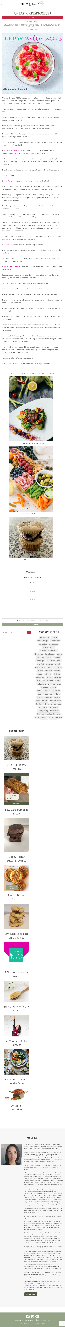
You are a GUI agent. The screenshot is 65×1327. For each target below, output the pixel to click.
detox (39, 681)
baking (59, 654)
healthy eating (43, 711)
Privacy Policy (40, 1323)
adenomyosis (44, 637)
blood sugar (23, 24)
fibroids (44, 701)
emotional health (54, 684)
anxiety (45, 647)
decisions (57, 674)
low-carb (30, 26)
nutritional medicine (52, 26)
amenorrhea (55, 641)
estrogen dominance (44, 697)
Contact (31, 1294)
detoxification (48, 681)
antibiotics (43, 644)
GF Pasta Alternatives (32, 13)
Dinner (31, 24)
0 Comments (33, 30)
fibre (38, 701)
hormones (8, 26)
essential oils (55, 694)
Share (32, 17)
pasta (32, 27)
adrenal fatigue (12, 24)
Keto (24, 26)
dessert (49, 677)
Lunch (37, 26)
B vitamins (39, 654)
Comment (33, 600)
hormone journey (55, 717)
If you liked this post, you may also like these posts (32, 374)
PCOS (36, 27)
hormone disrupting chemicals (48, 714)
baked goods (50, 654)
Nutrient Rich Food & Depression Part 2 (32, 443)
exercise (57, 697)
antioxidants (53, 644)
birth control (47, 657)
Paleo (28, 27)
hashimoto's (53, 707)
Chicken (40, 671)
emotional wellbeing (48, 687)
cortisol (39, 674)
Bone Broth (51, 661)
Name (32, 583)
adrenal (54, 637)
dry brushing (41, 684)
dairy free (47, 674)
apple (52, 647)
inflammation (17, 26)
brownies (49, 664)
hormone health (54, 24)
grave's (53, 704)
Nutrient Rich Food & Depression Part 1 (32, 514)
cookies (57, 671)
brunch (57, 664)
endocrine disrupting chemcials (48, 691)
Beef (38, 657)
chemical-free (40, 667)
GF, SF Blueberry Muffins (32, 560)
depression (40, 677)
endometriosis (42, 694)
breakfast (40, 664)
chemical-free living (54, 667)
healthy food (54, 711)
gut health (43, 707)
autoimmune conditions (48, 651)
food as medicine (41, 24)
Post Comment (32, 624)
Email (32, 591)
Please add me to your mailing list (33, 621)
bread (59, 661)
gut (59, 704)
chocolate (48, 671)
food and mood (55, 701)
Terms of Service (26, 1323)
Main (41, 26)
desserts (57, 677)
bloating (57, 657)
